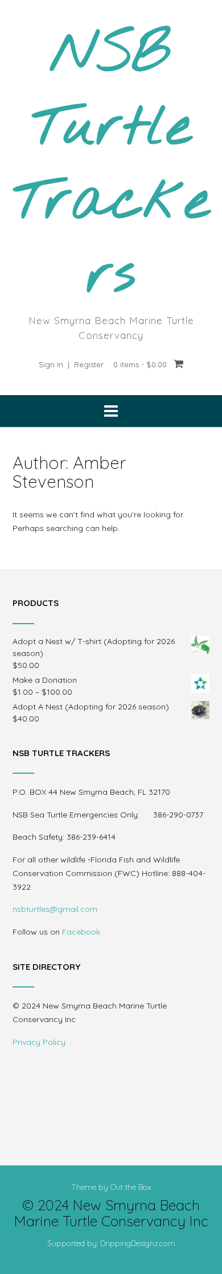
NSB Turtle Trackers (111, 165)
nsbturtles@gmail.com (55, 909)
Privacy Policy (39, 1042)
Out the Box (130, 1187)
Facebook (81, 932)
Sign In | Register (71, 364)
